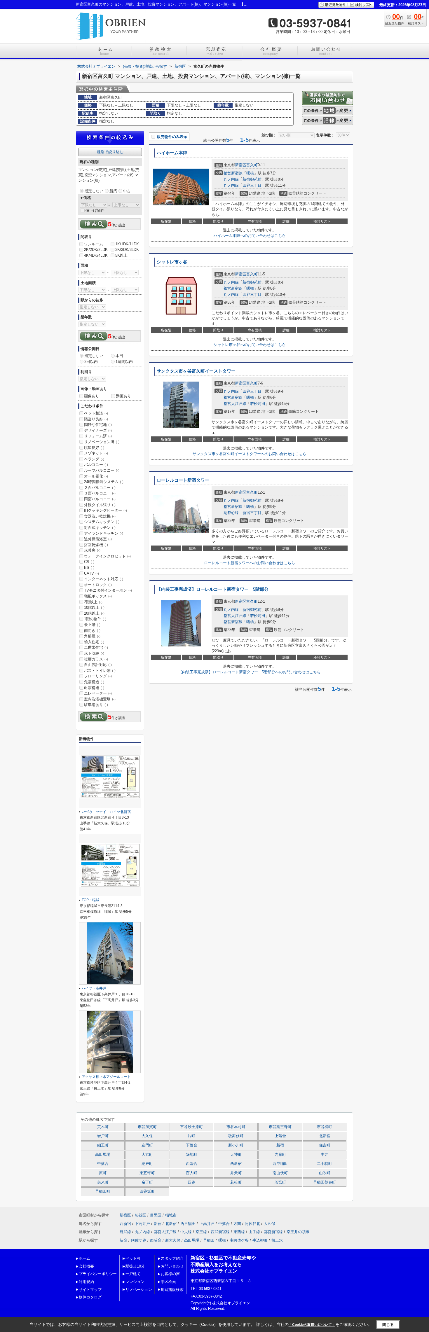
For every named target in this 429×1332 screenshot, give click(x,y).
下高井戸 (142, 1223)
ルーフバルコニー (101, 470)
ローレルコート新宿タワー (183, 480)
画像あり (91, 396)
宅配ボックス (98, 596)
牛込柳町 (260, 1240)
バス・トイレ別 (100, 670)
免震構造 (94, 682)
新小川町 (235, 1145)
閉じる (388, 1324)
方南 (237, 1223)
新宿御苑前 (252, 179)
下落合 (191, 1145)
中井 (324, 1155)
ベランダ (94, 459)
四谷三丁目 (252, 185)
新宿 (280, 1145)
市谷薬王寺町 (280, 1127)
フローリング (98, 676)
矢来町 (103, 1182)
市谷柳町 (324, 1127)
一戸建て (133, 1274)
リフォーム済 (98, 436)
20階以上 (94, 613)
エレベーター (98, 693)
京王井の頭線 (298, 1232)
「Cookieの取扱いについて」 (312, 1325)
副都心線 (231, 513)
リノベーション (138, 1289)
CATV (91, 573)
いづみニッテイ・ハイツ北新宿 (106, 812)
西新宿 (236, 1164)
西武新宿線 (220, 1232)
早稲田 (208, 1240)
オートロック (98, 585)
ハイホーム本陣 (172, 153)
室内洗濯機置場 (100, 699)
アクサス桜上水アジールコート (106, 1077)
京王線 (201, 1232)
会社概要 (86, 1266)
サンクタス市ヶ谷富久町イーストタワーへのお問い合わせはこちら (249, 454)
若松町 (236, 1182)
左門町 (147, 1145)
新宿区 (240, 165)
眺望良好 (94, 447)
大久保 (147, 1136)
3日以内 (91, 361)
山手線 (254, 1232)
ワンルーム (93, 244)
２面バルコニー (100, 487)
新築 (113, 191)
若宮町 (280, 1182)
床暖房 (92, 550)
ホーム (84, 1258)
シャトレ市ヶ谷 (172, 262)
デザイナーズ (98, 430)
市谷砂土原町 (191, 1127)
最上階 (92, 625)
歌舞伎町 (235, 1136)
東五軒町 (147, 1173)
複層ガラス (96, 659)
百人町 (191, 1173)
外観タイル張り (100, 505)
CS (89, 562)
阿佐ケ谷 (138, 1240)
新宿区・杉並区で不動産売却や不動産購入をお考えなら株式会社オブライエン (223, 1264)
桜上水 (277, 1240)
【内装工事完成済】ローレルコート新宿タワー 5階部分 (212, 589)
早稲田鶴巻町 (324, 1182)
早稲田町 (102, 1191)
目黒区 (155, 1215)
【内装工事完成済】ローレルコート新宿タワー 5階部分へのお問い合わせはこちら (249, 672)
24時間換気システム (103, 482)
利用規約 (86, 1281)
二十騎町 (324, 1164)
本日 (119, 356)
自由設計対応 (98, 664)
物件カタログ (90, 1297)
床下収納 (94, 653)
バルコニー (96, 464)
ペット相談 (96, 413)
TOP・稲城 (90, 900)
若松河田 (257, 403)
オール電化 (96, 476)
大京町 (147, 1155)
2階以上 (93, 602)
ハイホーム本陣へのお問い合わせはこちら (250, 235)
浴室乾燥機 (96, 545)
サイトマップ (90, 1289)
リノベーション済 (101, 442)
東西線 (239, 1232)
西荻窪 (155, 1240)
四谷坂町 (147, 1191)
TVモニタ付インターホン (108, 590)
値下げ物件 (95, 210)
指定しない (93, 191)
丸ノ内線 (231, 179)
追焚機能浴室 (98, 539)
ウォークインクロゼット (107, 556)
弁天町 (236, 1173)
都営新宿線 (233, 173)
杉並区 (140, 1215)
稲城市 (171, 1215)
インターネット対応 (103, 579)
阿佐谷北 (252, 1223)
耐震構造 (94, 688)
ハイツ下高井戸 (94, 988)
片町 (191, 1136)
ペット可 (133, 1258)
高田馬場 (102, 1155)
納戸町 (147, 1164)
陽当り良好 (96, 419)
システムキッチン (101, 522)
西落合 (191, 1164)
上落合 (280, 1136)
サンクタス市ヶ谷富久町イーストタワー (196, 371)
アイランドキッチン (103, 533)
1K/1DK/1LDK (127, 244)
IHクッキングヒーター (105, 510)
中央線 (186, 1232)
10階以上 (94, 607)
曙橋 (250, 173)
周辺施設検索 (172, 1289)
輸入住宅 (94, 642)
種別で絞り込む (110, 152)
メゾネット (96, 453)
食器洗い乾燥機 (100, 516)
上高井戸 (206, 1223)
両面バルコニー (100, 499)
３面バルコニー (100, 493)
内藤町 (280, 1155)
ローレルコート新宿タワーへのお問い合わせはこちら (249, 563)
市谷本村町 (235, 1127)
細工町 (103, 1145)
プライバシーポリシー (98, 1274)
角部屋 (92, 636)
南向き (92, 630)
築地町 (191, 1155)
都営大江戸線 (235, 403)
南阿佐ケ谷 (239, 1240)
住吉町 (324, 1145)
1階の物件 (95, 619)
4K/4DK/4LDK (96, 255)
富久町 (252, 165)
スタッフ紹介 (172, 1258)
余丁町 (147, 1182)
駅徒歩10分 (135, 1266)
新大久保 (172, 1240)
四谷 (191, 1182)
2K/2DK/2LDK (96, 249)
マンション (134, 1281)
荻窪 (123, 1240)
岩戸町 (103, 1136)
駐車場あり (96, 704)
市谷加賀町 (147, 1127)
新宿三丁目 (252, 513)
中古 (127, 191)
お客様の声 (170, 1274)
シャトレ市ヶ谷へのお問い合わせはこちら (250, 344)
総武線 (125, 1232)
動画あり (123, 396)
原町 (103, 1173)
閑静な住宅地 (98, 424)
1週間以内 (124, 361)
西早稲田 (280, 1164)
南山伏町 (280, 1173)
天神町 (236, 1155)
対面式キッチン (100, 527)
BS (89, 567)
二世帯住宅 (96, 647)
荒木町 (103, 1127)
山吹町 (324, 1173)
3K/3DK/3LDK (127, 249)
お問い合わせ (172, 1266)
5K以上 (121, 255)
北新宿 (324, 1136)
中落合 (103, 1164)
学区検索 (168, 1281)
